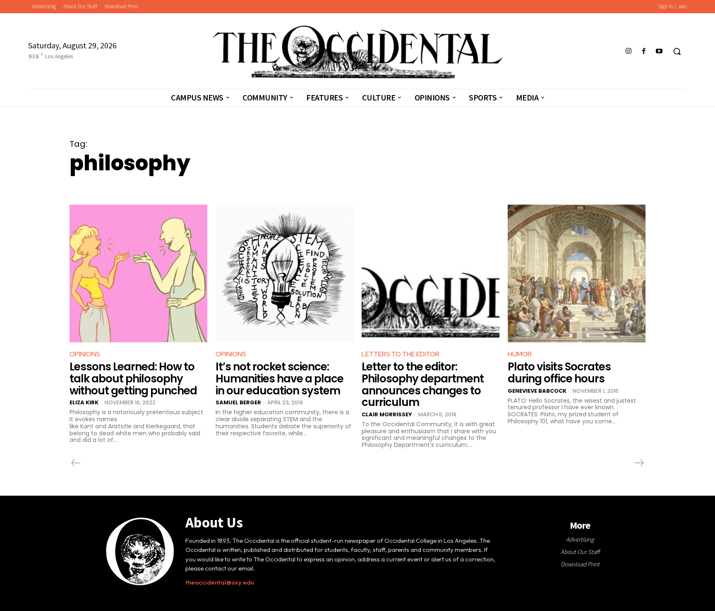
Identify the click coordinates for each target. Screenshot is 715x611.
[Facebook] (644, 51)
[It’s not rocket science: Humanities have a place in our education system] (284, 273)
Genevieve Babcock (537, 391)
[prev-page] (76, 463)
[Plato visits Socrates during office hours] (576, 273)
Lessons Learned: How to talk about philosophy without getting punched (133, 378)
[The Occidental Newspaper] (357, 52)
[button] (677, 51)
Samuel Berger (238, 402)
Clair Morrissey (387, 414)
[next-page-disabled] (638, 463)
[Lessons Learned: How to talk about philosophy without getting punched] (138, 273)
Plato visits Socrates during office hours (559, 372)
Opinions (85, 354)
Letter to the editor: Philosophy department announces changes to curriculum (423, 384)
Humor (520, 354)
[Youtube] (659, 51)
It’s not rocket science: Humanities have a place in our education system (279, 378)
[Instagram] (628, 51)
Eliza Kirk (84, 402)
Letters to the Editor (400, 354)
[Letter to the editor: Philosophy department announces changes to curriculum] (430, 273)
